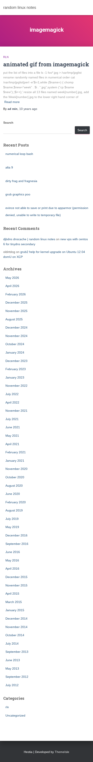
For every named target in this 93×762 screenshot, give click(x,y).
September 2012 (16, 676)
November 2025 (16, 311)
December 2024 (16, 327)
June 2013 (12, 660)
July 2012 (12, 685)
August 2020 (14, 485)
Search (8, 122)
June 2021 (12, 427)
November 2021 (16, 410)
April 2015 (12, 593)
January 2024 (14, 352)
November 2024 (16, 336)
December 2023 (16, 361)
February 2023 (15, 369)
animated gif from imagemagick (46, 64)
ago (28, 109)
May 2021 (12, 435)
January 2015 (14, 610)
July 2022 (12, 394)
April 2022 (12, 402)
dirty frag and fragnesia (21, 181)
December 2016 (16, 535)
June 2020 (12, 494)
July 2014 (12, 643)
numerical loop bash (19, 154)
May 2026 (12, 277)
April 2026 (12, 286)
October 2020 (14, 477)
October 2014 (14, 635)
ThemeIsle (62, 752)
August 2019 (14, 510)
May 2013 (12, 668)
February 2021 (15, 452)
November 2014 (16, 627)
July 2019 (12, 518)
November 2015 (16, 585)
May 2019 (12, 527)
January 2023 (14, 377)
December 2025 (16, 302)
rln (6, 57)
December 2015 (16, 577)
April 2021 (12, 444)
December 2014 (16, 618)
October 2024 (14, 344)
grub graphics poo (17, 194)
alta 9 (9, 167)
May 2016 (12, 560)
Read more (12, 102)
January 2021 (14, 460)
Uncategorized (15, 715)
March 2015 (13, 602)
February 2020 (15, 502)
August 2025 (14, 319)
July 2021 (12, 419)
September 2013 (16, 651)
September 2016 (16, 543)
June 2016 (12, 552)
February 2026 (15, 294)
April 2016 (12, 568)
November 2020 (16, 469)
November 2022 (16, 385)
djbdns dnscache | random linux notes (29, 239)
